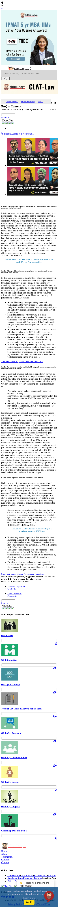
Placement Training (28, 102)
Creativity (11, 589)
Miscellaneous (42, 875)
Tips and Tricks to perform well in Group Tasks (22, 361)
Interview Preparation (16, 586)
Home (4, 851)
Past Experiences (14, 593)
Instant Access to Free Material (19, 133)
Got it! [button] (29, 902)
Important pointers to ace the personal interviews (22, 574)
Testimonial (7, 856)
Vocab (52, 875)
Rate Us (5, 117)
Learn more (29, 898)
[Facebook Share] (3, 123)
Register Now (29, 261)
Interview (30, 875)
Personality (12, 596)
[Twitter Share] (6, 123)
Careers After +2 (12, 102)
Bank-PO (17, 875)
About (4, 854)
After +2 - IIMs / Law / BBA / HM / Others (28, 881)
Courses (5, 859)
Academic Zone (15, 878)
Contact (5, 862)
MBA (40, 102)
